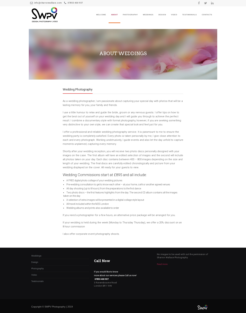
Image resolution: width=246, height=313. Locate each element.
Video (174, 15)
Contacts (207, 15)
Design (162, 15)
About (114, 15)
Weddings (148, 15)
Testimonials (189, 15)
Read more (162, 264)
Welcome (101, 15)
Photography (130, 15)
